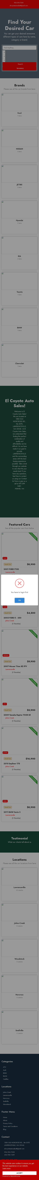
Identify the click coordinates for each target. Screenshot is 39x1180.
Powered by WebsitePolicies (11, 1176)
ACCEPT (20, 1173)
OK (19, 600)
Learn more (6, 1168)
